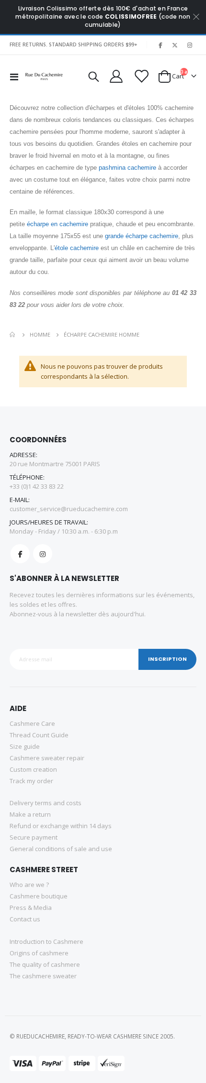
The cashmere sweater (43, 976)
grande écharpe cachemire (141, 236)
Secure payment (33, 837)
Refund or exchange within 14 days (61, 825)
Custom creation (33, 769)
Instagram (42, 553)
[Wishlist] (140, 76)
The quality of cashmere (45, 964)
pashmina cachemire (127, 167)
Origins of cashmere (39, 953)
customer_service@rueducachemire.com (69, 508)
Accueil (13, 334)
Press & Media (31, 907)
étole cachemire (77, 248)
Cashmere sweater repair (47, 758)
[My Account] (116, 76)
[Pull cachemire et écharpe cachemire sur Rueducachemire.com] (44, 76)
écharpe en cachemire (57, 224)
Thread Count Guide (39, 735)
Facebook (20, 553)
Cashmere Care (32, 723)
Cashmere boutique (39, 896)
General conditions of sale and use (61, 848)
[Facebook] (160, 45)
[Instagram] (189, 45)
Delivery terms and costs (45, 803)
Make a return (30, 814)
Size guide (25, 746)
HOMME (40, 334)
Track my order (31, 781)
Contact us (25, 919)
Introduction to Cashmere (46, 941)
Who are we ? (29, 884)
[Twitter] (175, 45)
